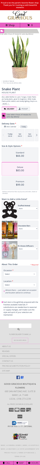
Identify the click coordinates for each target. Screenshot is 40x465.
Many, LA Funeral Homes (11, 445)
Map (21, 462)
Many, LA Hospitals (31, 445)
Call (7, 462)
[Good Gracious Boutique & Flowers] (20, 19)
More (5, 104)
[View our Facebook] (18, 378)
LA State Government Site (28, 449)
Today (23, 127)
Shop (12, 25)
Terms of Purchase (26, 453)
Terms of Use (20, 456)
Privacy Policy (10, 453)
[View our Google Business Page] (22, 378)
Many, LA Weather (8, 449)
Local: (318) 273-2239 (20, 398)
